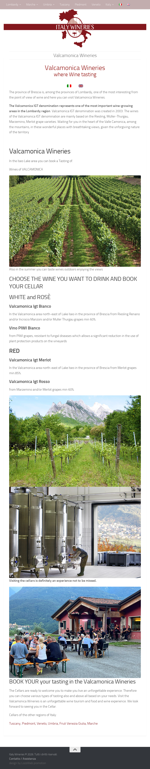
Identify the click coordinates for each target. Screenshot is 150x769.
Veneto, (42, 723)
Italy (108, 4)
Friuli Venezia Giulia (72, 723)
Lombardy (12, 4)
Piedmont (81, 4)
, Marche (92, 723)
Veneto (96, 4)
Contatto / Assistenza (22, 758)
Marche (30, 4)
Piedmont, (29, 723)
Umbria (47, 4)
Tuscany (65, 4)
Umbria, (53, 723)
